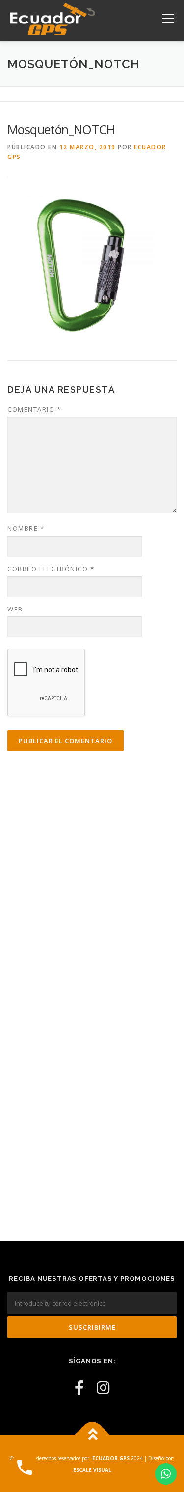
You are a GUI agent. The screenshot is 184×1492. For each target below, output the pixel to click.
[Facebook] (79, 1388)
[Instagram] (103, 1388)
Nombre (25, 528)
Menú (167, 18)
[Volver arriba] (92, 1434)
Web (15, 609)
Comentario (34, 409)
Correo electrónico (50, 569)
